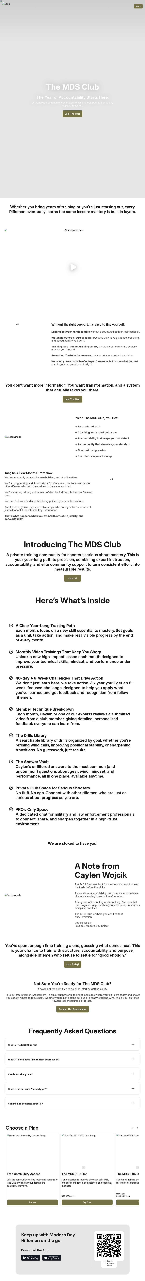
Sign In (138, 6)
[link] (32, 1169)
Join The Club (72, 113)
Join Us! (72, 578)
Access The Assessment (73, 1009)
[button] (72, 267)
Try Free (87, 1202)
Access (32, 1202)
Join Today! (72, 964)
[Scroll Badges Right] (137, 1128)
